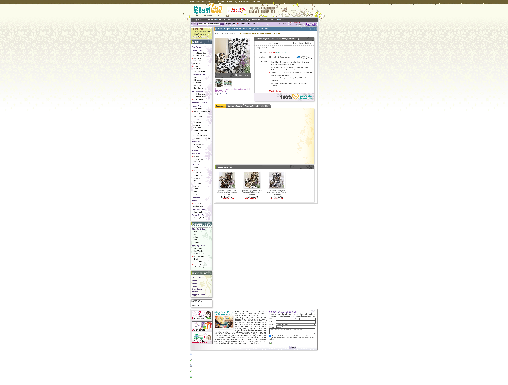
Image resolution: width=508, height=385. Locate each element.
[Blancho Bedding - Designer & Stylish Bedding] (208, 15)
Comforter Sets (198, 56)
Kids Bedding (198, 61)
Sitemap (229, 2)
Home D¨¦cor (198, 203)
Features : (264, 62)
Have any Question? (276, 327)
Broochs (196, 170)
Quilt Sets (196, 64)
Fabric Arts (196, 106)
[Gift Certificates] (202, 332)
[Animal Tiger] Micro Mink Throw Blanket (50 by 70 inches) (252, 192)
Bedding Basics (198, 75)
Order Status (200, 2)
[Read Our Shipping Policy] (304, 58)
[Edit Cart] (196, 37)
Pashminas (197, 183)
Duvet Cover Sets (199, 53)
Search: (194, 24)
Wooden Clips (198, 175)
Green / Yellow (198, 256)
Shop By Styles (198, 229)
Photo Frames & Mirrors (201, 130)
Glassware (197, 156)
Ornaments (197, 133)
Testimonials (284, 20)
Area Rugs (247, 20)
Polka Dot (196, 234)
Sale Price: (225, 199)
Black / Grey (197, 248)
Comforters (197, 83)
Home (192, 2)
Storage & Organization (201, 138)
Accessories (197, 117)
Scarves (196, 186)
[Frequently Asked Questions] (202, 321)
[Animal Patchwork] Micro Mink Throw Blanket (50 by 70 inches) (277, 192)
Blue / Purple (198, 251)
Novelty (196, 242)
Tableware (265, 20)
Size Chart (256, 2)
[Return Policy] (202, 343)
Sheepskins (256, 20)
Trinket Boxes (198, 114)
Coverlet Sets (198, 66)
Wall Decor (197, 128)
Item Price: (224, 197)
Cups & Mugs (198, 159)
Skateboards (198, 212)
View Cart (210, 2)
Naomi (194, 281)
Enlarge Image (244, 75)
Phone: (296, 318)
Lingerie (196, 181)
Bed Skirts (197, 85)
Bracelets (196, 178)
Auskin (195, 292)
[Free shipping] (251, 13)
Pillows (196, 77)
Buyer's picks (231, 24)
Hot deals (251, 24)
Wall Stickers (237, 20)
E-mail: (271, 321)
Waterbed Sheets (199, 71)
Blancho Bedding (199, 278)
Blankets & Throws (224, 20)
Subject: (272, 324)
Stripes (195, 237)
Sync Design (197, 289)
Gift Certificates (244, 2)
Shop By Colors (198, 246)
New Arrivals (197, 47)
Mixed (195, 259)
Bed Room (197, 147)
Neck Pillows (198, 99)
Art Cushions (197, 91)
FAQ (235, 2)
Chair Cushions (199, 94)
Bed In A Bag (198, 58)
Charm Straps (198, 173)
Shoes (195, 168)
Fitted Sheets (198, 88)
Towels (195, 150)
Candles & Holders (200, 136)
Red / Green (197, 262)
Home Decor (197, 120)
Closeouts (242, 24)
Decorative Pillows (209, 20)
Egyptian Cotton (198, 295)
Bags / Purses (198, 109)
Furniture (196, 142)
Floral (195, 232)
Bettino (195, 286)
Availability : (263, 57)
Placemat (196, 162)
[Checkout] (204, 37)
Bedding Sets (196, 20)
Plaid (195, 240)
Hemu (194, 283)
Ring (195, 194)
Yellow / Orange (199, 267)
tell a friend (223, 94)
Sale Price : (264, 52)
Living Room (198, 144)
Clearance (196, 197)
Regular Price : (262, 48)
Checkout (220, 2)
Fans (195, 191)
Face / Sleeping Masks (201, 111)
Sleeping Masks (199, 218)
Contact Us (274, 20)
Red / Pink (197, 264)
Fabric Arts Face (198, 215)
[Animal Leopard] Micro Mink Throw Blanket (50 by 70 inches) (227, 192)
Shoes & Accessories (200, 165)
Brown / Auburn (198, 254)
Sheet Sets (197, 69)
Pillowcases (197, 80)
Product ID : (264, 43)
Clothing (196, 189)
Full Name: (272, 318)
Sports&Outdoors (199, 209)
